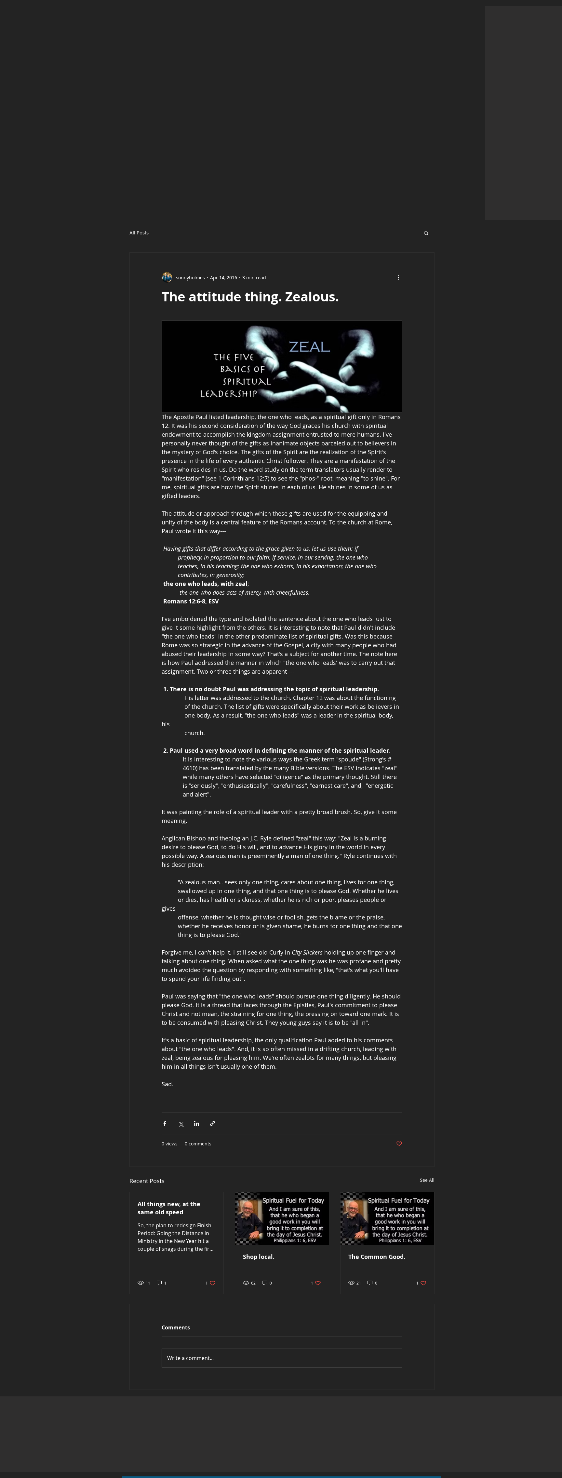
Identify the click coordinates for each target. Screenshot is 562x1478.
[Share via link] (212, 1123)
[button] (426, 232)
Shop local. (258, 1257)
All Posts (139, 233)
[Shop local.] (282, 1218)
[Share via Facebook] (165, 1123)
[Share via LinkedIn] (197, 1123)
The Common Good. (376, 1257)
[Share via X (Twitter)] (181, 1123)
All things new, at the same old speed (169, 1208)
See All (427, 1180)
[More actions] (398, 277)
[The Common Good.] (387, 1218)
